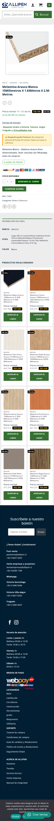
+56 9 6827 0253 (14, 557)
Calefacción (12, 698)
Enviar (41, 532)
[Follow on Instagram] (16, 622)
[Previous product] (10, 103)
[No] (50, 811)
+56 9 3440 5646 (14, 585)
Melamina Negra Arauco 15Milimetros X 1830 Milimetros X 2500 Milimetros (14, 298)
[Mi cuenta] (33, 5)
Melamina (24, 83)
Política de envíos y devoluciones (22, 746)
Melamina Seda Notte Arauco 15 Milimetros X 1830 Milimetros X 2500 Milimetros (13, 477)
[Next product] (5, 103)
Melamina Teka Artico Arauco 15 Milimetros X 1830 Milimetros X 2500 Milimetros (13, 358)
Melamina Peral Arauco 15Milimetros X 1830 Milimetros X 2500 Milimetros (39, 417)
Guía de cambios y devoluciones (21, 742)
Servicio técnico (13, 773)
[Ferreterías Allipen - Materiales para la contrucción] (14, 5)
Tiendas (10, 768)
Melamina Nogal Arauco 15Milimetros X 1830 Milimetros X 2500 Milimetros (40, 477)
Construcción (12, 706)
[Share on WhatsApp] (4, 206)
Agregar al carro (28, 181)
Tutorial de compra (15, 732)
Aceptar (15, 816)
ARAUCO (15, 229)
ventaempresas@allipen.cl (19, 567)
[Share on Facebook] (9, 206)
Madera (13, 83)
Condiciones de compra (17, 737)
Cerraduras (11, 702)
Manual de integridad (17, 782)
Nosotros (10, 763)
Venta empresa (13, 778)
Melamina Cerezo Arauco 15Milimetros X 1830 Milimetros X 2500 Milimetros (39, 298)
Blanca (14, 249)
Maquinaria (12, 719)
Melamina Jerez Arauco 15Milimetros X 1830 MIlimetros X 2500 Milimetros (13, 417)
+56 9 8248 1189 (14, 570)
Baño (8, 693)
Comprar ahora (14, 189)
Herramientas (13, 710)
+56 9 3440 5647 (14, 604)
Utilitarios (11, 723)
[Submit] (43, 14)
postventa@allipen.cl (16, 554)
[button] (40, 5)
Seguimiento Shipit (15, 751)
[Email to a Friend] (14, 206)
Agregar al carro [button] (13, 317)
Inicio (4, 83)
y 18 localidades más (22, 130)
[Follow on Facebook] (10, 622)
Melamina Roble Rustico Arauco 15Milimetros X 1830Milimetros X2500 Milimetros (40, 358)
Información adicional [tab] (13, 221)
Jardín (9, 715)
